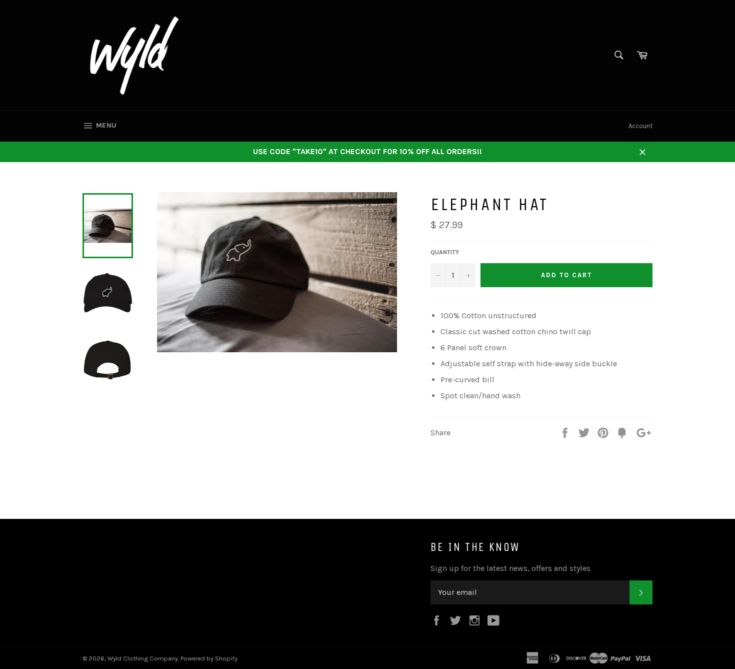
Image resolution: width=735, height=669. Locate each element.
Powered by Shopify (209, 658)
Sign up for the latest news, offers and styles (510, 568)
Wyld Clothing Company (143, 658)
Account (640, 126)
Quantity (444, 252)
